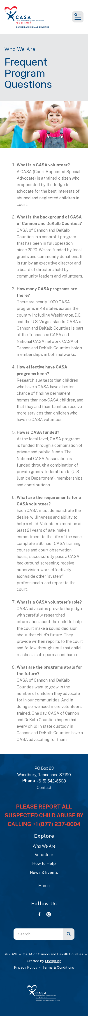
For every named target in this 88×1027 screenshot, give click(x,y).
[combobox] (38, 934)
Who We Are (44, 846)
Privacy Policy (25, 967)
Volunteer (44, 854)
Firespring (53, 961)
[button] (77, 16)
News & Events (44, 872)
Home (44, 885)
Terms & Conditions (58, 967)
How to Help (44, 863)
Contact (44, 787)
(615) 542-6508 (51, 781)
